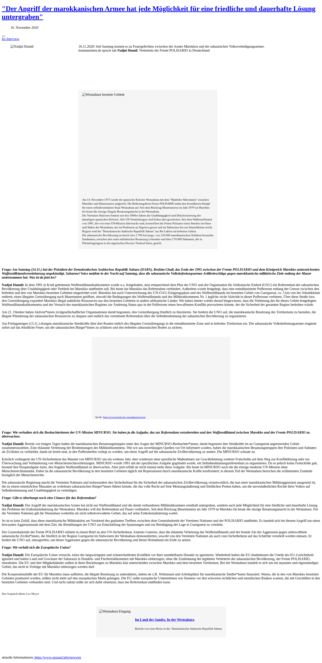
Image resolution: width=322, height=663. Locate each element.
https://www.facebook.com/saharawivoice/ (124, 417)
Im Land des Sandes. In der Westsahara (164, 620)
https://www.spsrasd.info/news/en (57, 657)
